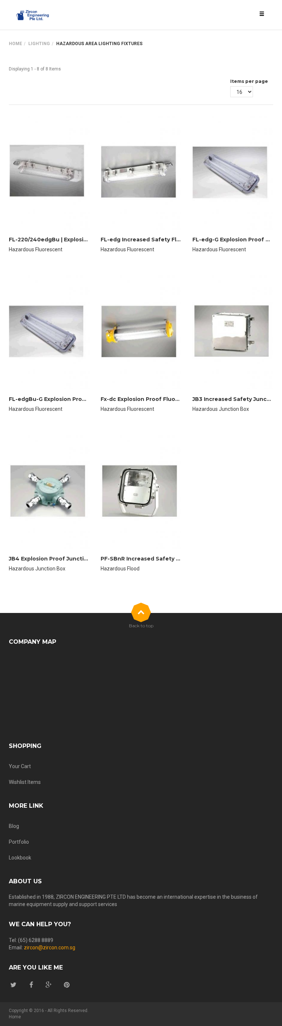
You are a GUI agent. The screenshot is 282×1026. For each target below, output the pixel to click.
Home (15, 43)
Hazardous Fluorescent (35, 249)
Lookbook (20, 858)
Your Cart (20, 766)
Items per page (249, 81)
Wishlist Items (25, 782)
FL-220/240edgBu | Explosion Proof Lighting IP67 (78, 239)
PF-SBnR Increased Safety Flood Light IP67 (161, 558)
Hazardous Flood (120, 569)
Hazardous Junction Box (220, 409)
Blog (14, 826)
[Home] (32, 15)
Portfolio (19, 842)
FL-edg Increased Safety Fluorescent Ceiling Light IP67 (179, 239)
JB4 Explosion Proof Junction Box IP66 (63, 558)
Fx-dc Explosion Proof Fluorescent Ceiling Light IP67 (174, 399)
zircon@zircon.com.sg (49, 947)
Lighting (39, 43)
